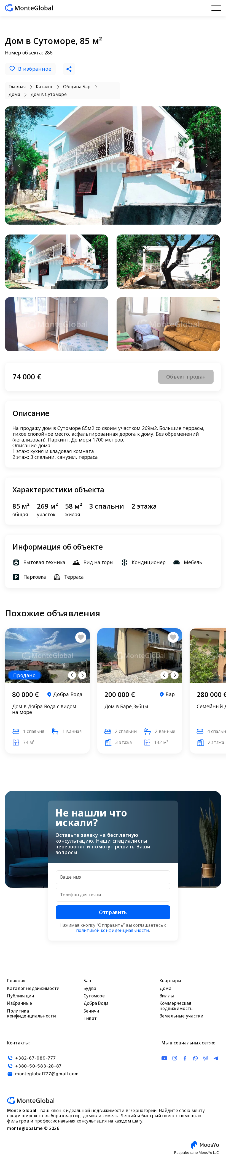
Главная (16, 981)
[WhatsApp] (195, 1058)
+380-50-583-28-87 (38, 1066)
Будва (90, 988)
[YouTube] (164, 1058)
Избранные (19, 1003)
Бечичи (91, 1011)
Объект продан (186, 376)
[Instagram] (174, 1058)
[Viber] (205, 1058)
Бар (87, 981)
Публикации (20, 996)
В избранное (35, 68)
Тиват (90, 1018)
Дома (165, 988)
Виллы (167, 996)
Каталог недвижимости (33, 988)
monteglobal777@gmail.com (47, 1074)
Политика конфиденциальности (31, 1013)
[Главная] (29, 8)
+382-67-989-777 (35, 1058)
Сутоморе (94, 996)
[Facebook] (185, 1058)
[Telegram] (216, 1058)
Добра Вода (96, 1003)
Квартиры (170, 981)
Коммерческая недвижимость (176, 1005)
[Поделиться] (69, 69)
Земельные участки (181, 1016)
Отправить (113, 912)
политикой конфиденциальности (112, 930)
